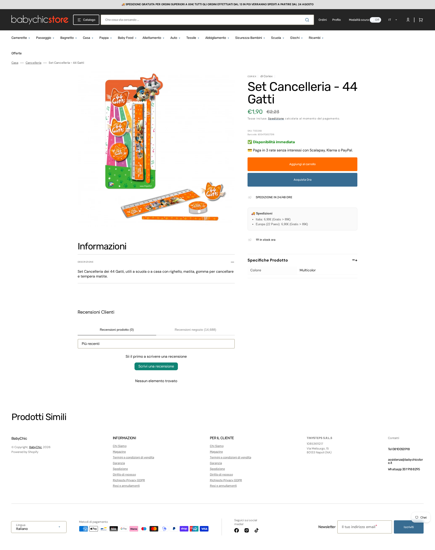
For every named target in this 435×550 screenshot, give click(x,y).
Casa (14, 63)
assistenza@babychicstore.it (405, 461)
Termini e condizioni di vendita (133, 457)
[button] (420, 20)
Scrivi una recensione (156, 366)
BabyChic (35, 447)
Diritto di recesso (124, 474)
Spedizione (276, 118)
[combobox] (207, 20)
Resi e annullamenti (126, 485)
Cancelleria (33, 63)
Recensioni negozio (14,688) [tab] (195, 329)
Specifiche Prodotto (303, 260)
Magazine (119, 451)
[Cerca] (308, 20)
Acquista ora (302, 179)
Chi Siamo (120, 446)
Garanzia (119, 463)
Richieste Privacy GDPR (129, 480)
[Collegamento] (217, 4)
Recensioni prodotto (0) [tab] (117, 329)
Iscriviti (409, 527)
